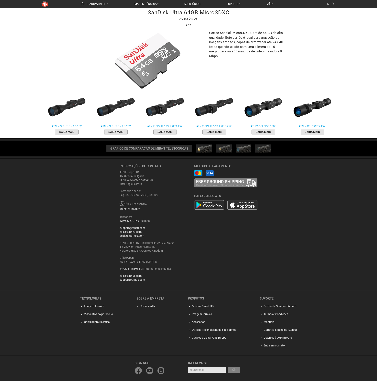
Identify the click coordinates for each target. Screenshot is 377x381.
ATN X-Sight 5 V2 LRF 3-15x (165, 126)
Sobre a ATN (147, 306)
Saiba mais (66, 131)
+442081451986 (130, 268)
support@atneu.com (132, 227)
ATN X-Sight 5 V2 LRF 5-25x (214, 126)
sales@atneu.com (131, 231)
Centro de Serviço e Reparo (280, 306)
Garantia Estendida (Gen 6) (280, 329)
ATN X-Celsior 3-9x (263, 126)
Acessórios (198, 321)
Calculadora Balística (97, 321)
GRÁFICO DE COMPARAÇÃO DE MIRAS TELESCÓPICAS (149, 148)
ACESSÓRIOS (192, 3)
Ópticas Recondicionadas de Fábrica (214, 329)
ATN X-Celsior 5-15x (312, 126)
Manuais (269, 321)
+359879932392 (130, 209)
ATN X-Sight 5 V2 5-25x (116, 126)
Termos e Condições (276, 314)
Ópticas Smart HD (203, 306)
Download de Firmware (278, 337)
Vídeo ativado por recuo (98, 314)
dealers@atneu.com (132, 235)
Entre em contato (274, 345)
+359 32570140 (129, 220)
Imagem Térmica (94, 306)
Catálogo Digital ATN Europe (209, 337)
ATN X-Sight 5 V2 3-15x (67, 126)
